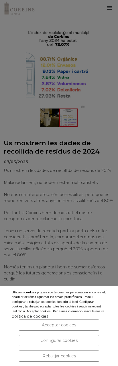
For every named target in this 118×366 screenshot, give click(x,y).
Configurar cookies (59, 340)
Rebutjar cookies (59, 356)
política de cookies (30, 316)
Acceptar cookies (59, 325)
